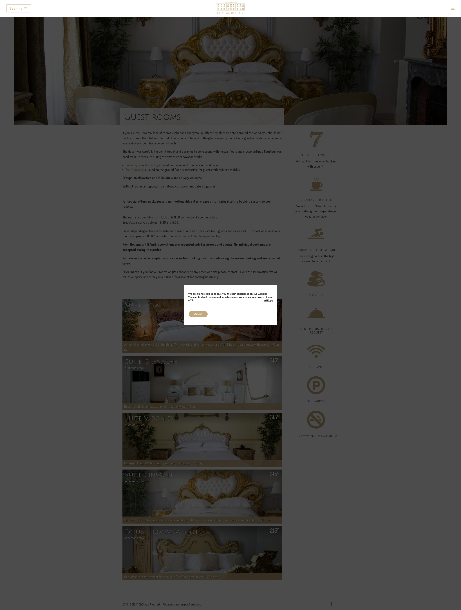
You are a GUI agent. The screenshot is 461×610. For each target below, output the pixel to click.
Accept (198, 314)
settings (268, 300)
